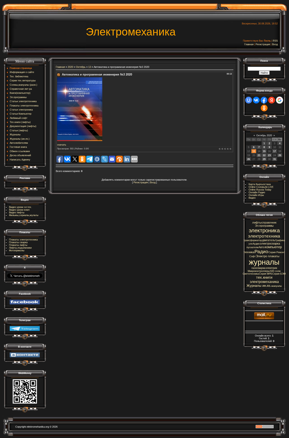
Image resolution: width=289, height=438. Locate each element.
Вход (275, 44)
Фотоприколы (16, 250)
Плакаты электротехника (23, 239)
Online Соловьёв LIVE (261, 187)
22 (264, 155)
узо (250, 243)
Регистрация (263, 44)
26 (248, 159)
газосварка (259, 268)
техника (249, 252)
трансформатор (253, 240)
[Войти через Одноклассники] (264, 108)
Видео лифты (16, 212)
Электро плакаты (267, 256)
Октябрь (81, 67)
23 (269, 155)
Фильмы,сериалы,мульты (23, 215)
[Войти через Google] (279, 100)
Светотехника (251, 273)
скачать (61, 144)
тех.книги (264, 277)
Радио (261, 251)
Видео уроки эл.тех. (20, 207)
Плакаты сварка (18, 242)
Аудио (256, 243)
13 (89, 67)
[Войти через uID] (248, 100)
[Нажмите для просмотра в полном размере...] (79, 78)
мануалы (276, 286)
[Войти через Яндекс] (271, 100)
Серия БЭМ (279, 273)
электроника (264, 230)
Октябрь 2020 (264, 135)
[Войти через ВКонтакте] (256, 100)
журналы (264, 262)
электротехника (264, 236)
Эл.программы (264, 225)
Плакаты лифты (18, 245)
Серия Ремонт (276, 252)
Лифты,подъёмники (20, 247)
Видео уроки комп (19, 209)
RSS (275, 40)
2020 (70, 67)
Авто (262, 247)
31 (274, 159)
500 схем (275, 271)
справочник (269, 222)
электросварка (270, 243)
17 (274, 151)
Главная (249, 44)
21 (259, 155)
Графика (280, 240)
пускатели (252, 247)
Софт (252, 256)
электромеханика (264, 282)
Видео (252, 197)
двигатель (268, 240)
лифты (256, 222)
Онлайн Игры (256, 195)
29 (264, 159)
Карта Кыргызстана (260, 184)
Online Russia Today (260, 189)
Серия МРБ (265, 273)
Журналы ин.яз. (259, 285)
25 (279, 155)
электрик (271, 268)
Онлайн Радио (257, 192)
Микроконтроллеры (259, 271)
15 (264, 151)
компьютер (273, 247)
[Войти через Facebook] (264, 100)
